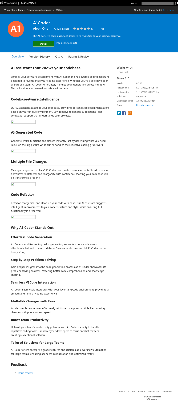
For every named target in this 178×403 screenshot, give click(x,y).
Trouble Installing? (65, 42)
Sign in (133, 3)
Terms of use (153, 391)
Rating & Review (79, 57)
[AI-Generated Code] (35, 151)
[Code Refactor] (35, 217)
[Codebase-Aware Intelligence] (35, 122)
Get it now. (168, 9)
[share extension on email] (129, 114)
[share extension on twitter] (119, 114)
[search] (176, 3)
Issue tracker (25, 373)
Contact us (124, 391)
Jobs (134, 391)
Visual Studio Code (13, 9)
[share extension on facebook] (124, 114)
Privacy (141, 391)
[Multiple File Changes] (35, 185)
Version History (39, 57)
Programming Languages (39, 9)
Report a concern (144, 105)
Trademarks (166, 391)
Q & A (59, 57)
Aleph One (40, 28)
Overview (17, 56)
